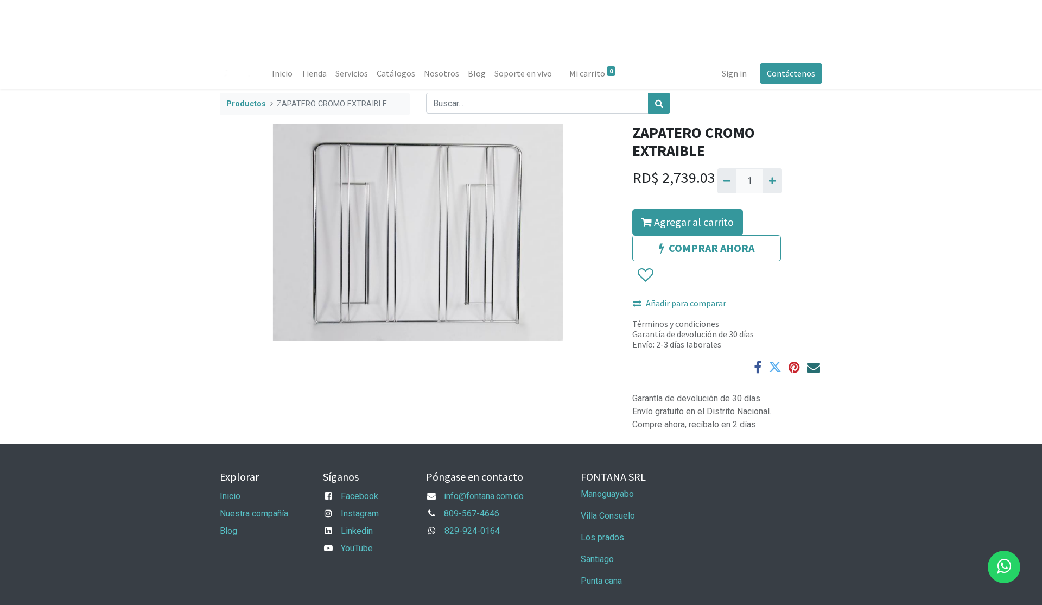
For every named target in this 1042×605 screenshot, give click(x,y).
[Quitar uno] (726, 180)
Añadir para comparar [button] (686, 303)
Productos (246, 104)
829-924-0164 (472, 531)
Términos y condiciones (675, 323)
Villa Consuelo (608, 516)
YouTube (357, 548)
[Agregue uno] (772, 180)
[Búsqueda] (659, 103)
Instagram (360, 513)
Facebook (359, 496)
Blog (228, 531)
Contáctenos (791, 73)
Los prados (602, 537)
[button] (645, 275)
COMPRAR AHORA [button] (711, 248)
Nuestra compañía (254, 513)
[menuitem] (282, 73)
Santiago (597, 559)
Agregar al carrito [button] (693, 222)
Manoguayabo (607, 494)
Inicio (230, 496)
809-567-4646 (471, 513)
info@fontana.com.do (484, 496)
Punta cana (602, 581)
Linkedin (357, 531)
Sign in (734, 73)
